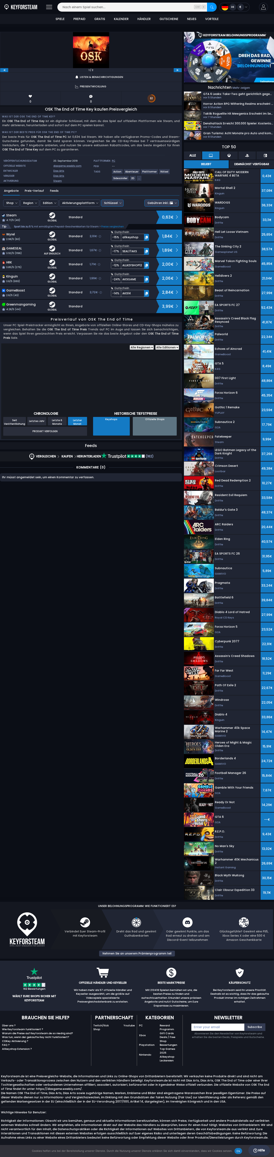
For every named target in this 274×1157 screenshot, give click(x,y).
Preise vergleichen (112, 226)
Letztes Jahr (36, 421)
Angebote (11, 191)
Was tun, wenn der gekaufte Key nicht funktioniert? (35, 1037)
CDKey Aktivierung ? (15, 1041)
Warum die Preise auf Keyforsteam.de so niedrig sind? (37, 1033)
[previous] (4, 70)
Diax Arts (58, 170)
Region (28, 203)
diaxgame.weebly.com (67, 165)
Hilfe (261, 1150)
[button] (263, 7)
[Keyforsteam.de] (20, 7)
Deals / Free (167, 1037)
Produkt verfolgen (45, 431)
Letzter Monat (77, 422)
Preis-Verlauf (34, 191)
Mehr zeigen (241, 88)
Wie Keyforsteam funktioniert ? (22, 1029)
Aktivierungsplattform (78, 203)
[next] (178, 70)
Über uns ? (9, 1025)
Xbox (142, 1035)
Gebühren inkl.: (158, 203)
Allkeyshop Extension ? (17, 1049)
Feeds (54, 191)
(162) (149, 456)
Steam (57, 181)
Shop (10, 203)
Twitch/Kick (101, 1025)
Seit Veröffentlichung (14, 422)
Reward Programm (167, 1027)
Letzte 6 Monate (57, 422)
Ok (238, 1151)
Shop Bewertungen (168, 1043)
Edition (48, 203)
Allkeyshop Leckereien (167, 1059)
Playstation (146, 1045)
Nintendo (145, 1055)
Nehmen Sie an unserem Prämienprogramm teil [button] (137, 953)
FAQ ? (6, 1045)
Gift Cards (167, 1033)
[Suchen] (212, 7)
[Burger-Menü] (49, 7)
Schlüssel (111, 203)
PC (141, 1025)
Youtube (129, 1025)
